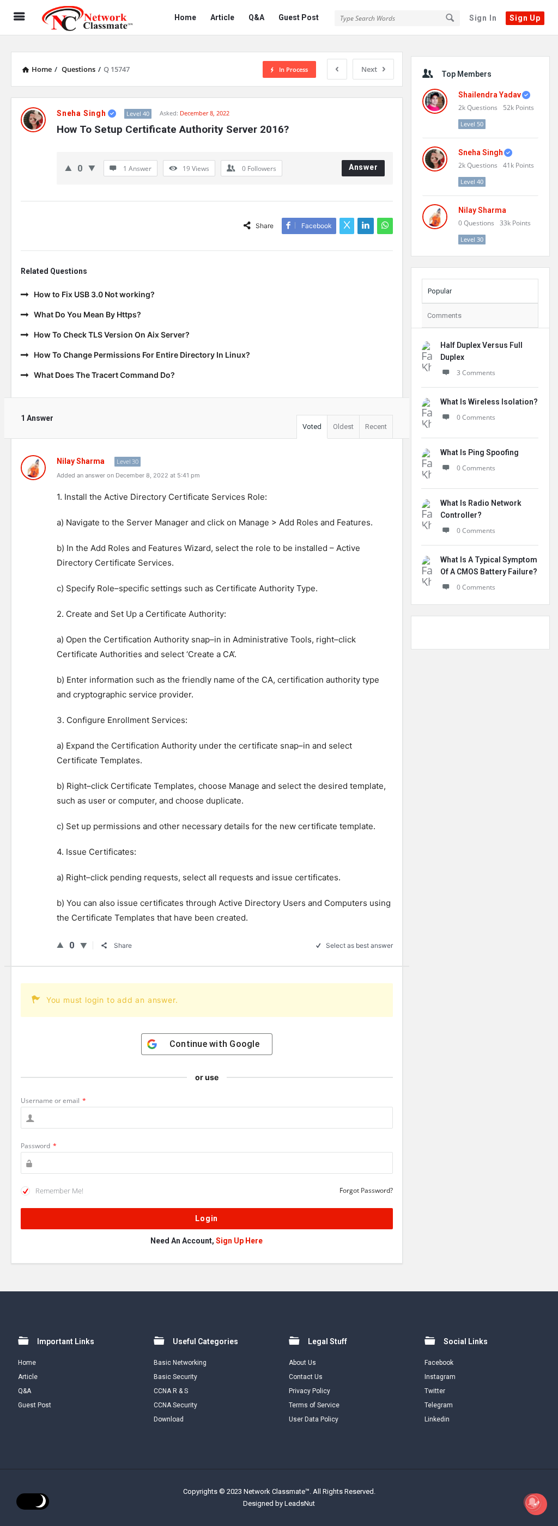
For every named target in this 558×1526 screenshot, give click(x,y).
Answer (363, 167)
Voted (312, 426)
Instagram (440, 1377)
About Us (302, 1362)
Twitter (434, 1391)
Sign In (483, 18)
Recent (376, 426)
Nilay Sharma (482, 210)
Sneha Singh (480, 152)
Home (185, 17)
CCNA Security (175, 1405)
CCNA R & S (171, 1391)
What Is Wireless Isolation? (489, 401)
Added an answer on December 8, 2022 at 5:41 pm (128, 475)
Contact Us (306, 1377)
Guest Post (298, 17)
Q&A (256, 17)
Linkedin (437, 1419)
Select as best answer (359, 945)
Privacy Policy (309, 1391)
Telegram (438, 1405)
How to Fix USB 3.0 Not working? (94, 294)
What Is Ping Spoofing (479, 452)
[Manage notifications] (532, 1502)
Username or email (53, 1100)
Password (39, 1145)
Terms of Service (314, 1405)
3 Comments (476, 372)
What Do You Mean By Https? (87, 314)
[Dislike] (91, 168)
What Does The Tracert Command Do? (104, 374)
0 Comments (476, 417)
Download (169, 1419)
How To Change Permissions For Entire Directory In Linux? (142, 354)
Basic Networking (180, 1362)
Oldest (343, 426)
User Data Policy (313, 1419)
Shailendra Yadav (489, 94)
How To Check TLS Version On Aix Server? (112, 334)
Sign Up (525, 18)
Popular (440, 291)
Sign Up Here (239, 1240)
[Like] (68, 168)
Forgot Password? (366, 1190)
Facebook (438, 1362)
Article (222, 17)
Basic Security (175, 1377)
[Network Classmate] (93, 17)
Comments (444, 315)
